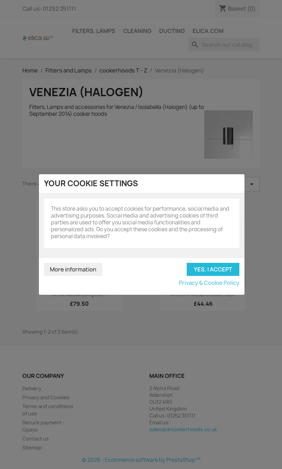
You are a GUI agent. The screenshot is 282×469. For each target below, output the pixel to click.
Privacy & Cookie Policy (209, 282)
